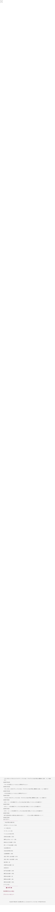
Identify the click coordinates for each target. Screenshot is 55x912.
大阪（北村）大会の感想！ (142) (11, 859)
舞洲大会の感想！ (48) (8, 879)
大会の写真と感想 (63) (9, 822)
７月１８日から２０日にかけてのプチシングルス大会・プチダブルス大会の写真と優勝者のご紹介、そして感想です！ (27, 779)
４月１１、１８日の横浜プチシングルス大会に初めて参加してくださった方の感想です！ (22, 806)
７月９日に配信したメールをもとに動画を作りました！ (15, 793)
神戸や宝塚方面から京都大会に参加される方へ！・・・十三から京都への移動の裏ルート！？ (23, 815)
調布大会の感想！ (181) (9, 882)
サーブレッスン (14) (8, 830)
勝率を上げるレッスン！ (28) (10, 839)
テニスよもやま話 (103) (9, 833)
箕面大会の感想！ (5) (8, 876)
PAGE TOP (52, 883)
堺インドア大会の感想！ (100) (10, 845)
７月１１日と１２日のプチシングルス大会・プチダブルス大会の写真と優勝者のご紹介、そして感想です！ (26, 788)
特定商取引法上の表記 (8, 891)
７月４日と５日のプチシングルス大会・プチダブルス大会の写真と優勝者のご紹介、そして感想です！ (25, 797)
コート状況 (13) (7, 828)
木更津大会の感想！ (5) (9, 865)
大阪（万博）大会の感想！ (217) (11, 856)
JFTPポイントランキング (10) (10, 825)
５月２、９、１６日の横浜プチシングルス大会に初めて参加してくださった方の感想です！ (23, 802)
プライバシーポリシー (8, 894)
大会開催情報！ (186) (8, 853)
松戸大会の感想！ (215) (9, 870)
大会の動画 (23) (7, 847)
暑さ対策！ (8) (7, 862)
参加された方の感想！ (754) (10, 842)
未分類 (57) (6, 867)
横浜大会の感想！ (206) (9, 873)
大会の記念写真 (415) (8, 850)
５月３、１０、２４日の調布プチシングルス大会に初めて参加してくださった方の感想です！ (23, 810)
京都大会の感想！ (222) (9, 836)
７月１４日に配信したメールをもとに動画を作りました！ (16, 784)
